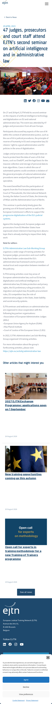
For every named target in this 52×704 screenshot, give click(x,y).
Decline (26, 687)
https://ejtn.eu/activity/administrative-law (22, 351)
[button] (48, 657)
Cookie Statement (19, 700)
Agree (26, 679)
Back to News (11, 17)
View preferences (26, 694)
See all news (26, 592)
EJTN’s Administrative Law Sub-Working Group (24, 248)
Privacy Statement (32, 700)
